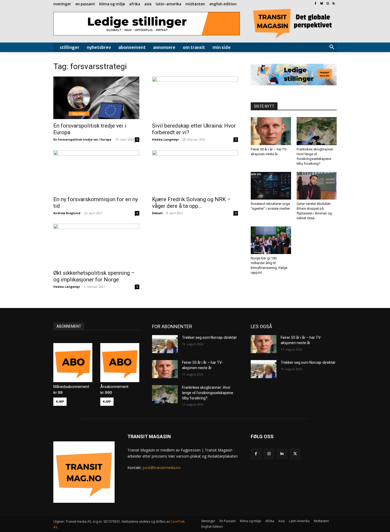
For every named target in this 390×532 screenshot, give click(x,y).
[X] (295, 454)
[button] (332, 47)
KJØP (60, 401)
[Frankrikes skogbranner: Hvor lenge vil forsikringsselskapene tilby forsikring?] (317, 131)
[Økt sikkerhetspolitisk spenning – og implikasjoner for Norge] (96, 245)
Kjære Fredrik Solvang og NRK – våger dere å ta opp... (191, 202)
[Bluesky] (322, 4)
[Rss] (334, 4)
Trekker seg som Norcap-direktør (209, 337)
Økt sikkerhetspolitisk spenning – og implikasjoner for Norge (94, 276)
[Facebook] (316, 4)
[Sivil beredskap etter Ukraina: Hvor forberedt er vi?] (195, 98)
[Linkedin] (282, 454)
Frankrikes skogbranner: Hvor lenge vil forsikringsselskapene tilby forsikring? (207, 392)
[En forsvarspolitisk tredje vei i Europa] (96, 98)
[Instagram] (327, 4)
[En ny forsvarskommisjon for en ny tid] (96, 171)
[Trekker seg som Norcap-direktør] (165, 344)
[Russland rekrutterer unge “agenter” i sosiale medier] (271, 186)
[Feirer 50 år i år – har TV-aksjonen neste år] (271, 131)
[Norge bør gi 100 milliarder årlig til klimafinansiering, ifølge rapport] (271, 240)
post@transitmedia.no (162, 467)
